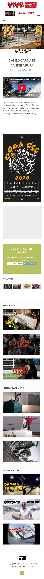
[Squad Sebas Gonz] (22, 36)
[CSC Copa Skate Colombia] (22, 168)
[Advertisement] (22, 222)
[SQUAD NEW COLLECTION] (22, 13)
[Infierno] (22, 51)
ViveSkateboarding (29, 563)
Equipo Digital (27, 566)
